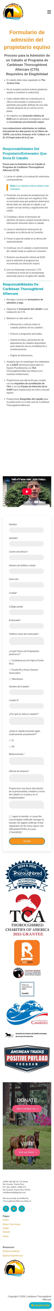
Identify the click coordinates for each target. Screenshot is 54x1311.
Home (6, 1220)
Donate (6, 1232)
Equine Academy (11, 1251)
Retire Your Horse (11, 1224)
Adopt (6, 1228)
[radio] (26, 662)
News (5, 1236)
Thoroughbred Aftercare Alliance (17, 1201)
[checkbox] (26, 669)
